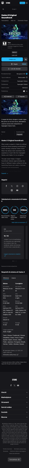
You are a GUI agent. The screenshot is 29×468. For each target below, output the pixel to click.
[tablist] (14, 278)
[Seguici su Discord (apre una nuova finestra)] (12, 190)
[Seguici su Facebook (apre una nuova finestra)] (6, 186)
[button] (14, 173)
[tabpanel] (14, 303)
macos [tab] (14, 278)
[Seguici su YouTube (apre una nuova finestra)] (17, 190)
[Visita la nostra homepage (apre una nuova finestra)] (23, 186)
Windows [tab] (6, 278)
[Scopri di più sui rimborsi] (27, 78)
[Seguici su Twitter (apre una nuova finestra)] (12, 186)
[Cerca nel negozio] (3, 9)
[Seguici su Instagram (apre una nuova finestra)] (17, 186)
